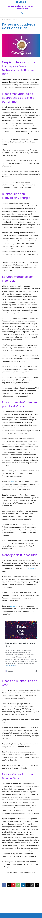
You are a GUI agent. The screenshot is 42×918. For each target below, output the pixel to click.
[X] (9, 885)
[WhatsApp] (18, 885)
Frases (15, 19)
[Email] (27, 885)
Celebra (31, 568)
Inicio (3, 19)
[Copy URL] (37, 885)
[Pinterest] (13, 885)
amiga (12, 606)
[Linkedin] (23, 885)
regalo (12, 481)
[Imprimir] (32, 885)
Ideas (9, 19)
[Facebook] (4, 885)
